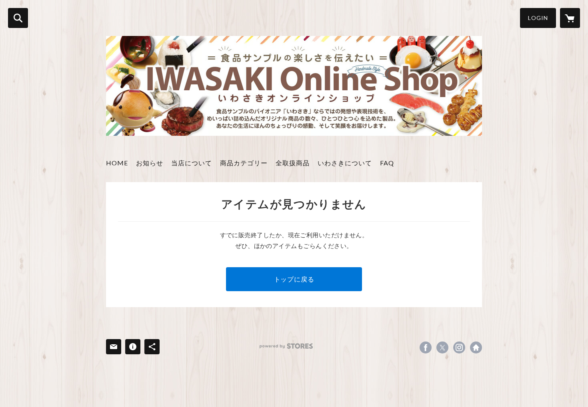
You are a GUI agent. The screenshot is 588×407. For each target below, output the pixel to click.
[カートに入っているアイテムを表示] (570, 18)
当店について (191, 163)
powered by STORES (286, 346)
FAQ (387, 163)
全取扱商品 (293, 163)
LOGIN (538, 17)
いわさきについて (345, 163)
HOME (117, 163)
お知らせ (149, 163)
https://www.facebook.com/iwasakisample (426, 347)
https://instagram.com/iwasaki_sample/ (459, 347)
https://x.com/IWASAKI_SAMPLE (442, 347)
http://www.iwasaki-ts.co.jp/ (476, 347)
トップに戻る (294, 279)
